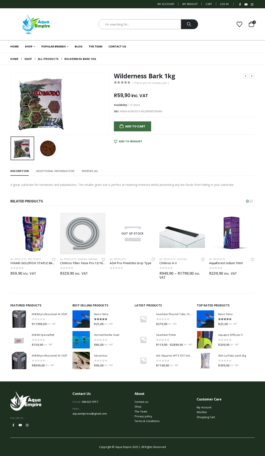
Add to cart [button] (49, 219)
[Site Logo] (36, 24)
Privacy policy (143, 416)
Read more (148, 219)
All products (18, 259)
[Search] (189, 24)
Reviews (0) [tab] (90, 171)
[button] (11, 103)
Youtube (20, 425)
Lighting (182, 259)
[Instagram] (252, 4)
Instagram (27, 425)
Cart (209, 4)
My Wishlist (190, 4)
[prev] (245, 76)
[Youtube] (246, 4)
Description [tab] (19, 171)
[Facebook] (240, 4)
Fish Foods (34, 259)
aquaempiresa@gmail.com (89, 413)
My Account (166, 4)
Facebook (13, 425)
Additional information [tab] (55, 171)
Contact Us (117, 46)
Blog (78, 46)
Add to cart (135, 126)
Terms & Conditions (147, 421)
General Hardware (88, 259)
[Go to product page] (33, 233)
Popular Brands (53, 46)
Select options (198, 219)
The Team (95, 46)
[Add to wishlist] (54, 259)
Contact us (141, 402)
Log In (224, 4)
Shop (29, 46)
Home (14, 46)
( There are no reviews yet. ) (150, 83)
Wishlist (202, 412)
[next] (252, 76)
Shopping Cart (206, 417)
